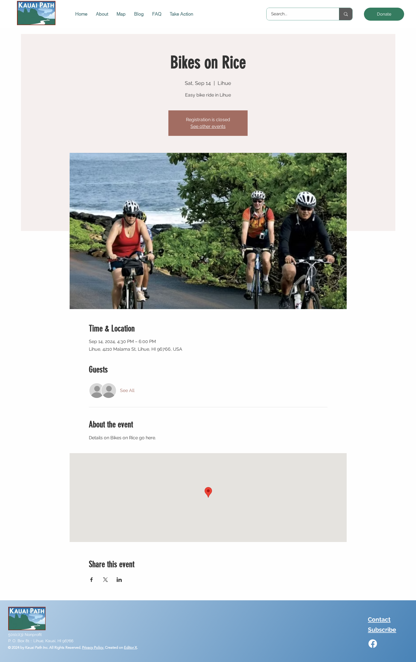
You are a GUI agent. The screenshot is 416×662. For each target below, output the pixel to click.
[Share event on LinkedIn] (119, 579)
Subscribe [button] (382, 629)
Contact (379, 619)
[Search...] (345, 14)
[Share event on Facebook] (91, 579)
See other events (208, 126)
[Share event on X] (105, 579)
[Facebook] (372, 643)
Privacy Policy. (93, 647)
